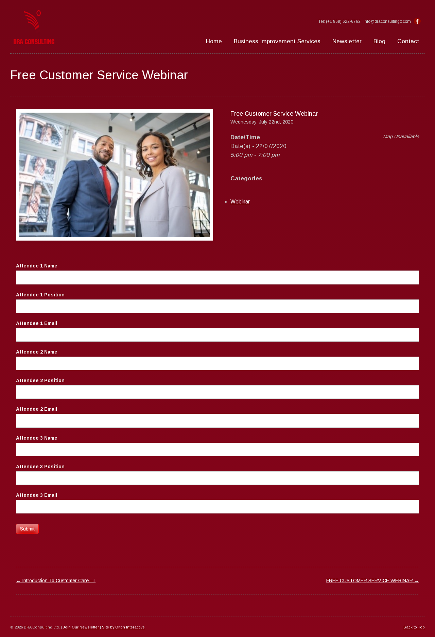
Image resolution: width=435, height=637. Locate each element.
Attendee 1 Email (36, 323)
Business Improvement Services (277, 41)
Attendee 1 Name (36, 265)
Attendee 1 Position (40, 294)
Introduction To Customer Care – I (55, 580)
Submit (27, 529)
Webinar (240, 202)
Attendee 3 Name (36, 438)
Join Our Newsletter (81, 627)
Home (214, 41)
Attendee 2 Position (40, 380)
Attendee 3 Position (40, 466)
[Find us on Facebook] (417, 21)
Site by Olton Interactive (123, 627)
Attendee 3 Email (36, 495)
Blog (379, 41)
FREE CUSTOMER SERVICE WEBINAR (372, 580)
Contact (408, 41)
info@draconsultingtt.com (387, 21)
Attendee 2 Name (36, 352)
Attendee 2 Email (36, 409)
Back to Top (414, 627)
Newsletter (347, 41)
